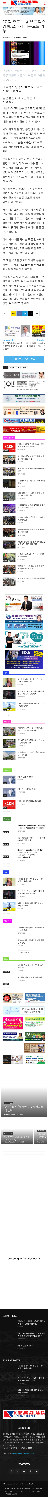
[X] (30, 313)
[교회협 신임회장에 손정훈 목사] (9, 980)
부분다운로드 (22, 368)
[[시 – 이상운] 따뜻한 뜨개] (9, 792)
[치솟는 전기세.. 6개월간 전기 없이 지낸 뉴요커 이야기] (9, 682)
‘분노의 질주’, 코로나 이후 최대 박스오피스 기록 (35, 346)
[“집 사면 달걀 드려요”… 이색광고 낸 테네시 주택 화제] (9, 840)
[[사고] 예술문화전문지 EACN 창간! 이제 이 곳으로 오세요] (9, 447)
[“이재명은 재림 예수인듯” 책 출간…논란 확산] (9, 968)
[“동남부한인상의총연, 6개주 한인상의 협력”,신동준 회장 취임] (9, 545)
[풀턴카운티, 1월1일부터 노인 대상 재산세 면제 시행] (9, 743)
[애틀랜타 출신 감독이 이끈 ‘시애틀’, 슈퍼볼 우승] (9, 557)
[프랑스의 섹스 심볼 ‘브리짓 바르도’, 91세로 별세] (9, 930)
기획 (4, 686)
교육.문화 (6, 463)
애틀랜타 (5, 450)
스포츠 (5, 560)
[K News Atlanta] (12, 37)
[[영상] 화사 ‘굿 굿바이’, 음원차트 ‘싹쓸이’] (24, 1092)
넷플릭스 (13, 368)
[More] (37, 313)
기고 (4, 783)
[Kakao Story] (13, 313)
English (5, 832)
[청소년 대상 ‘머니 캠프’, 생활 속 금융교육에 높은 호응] (9, 459)
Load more (23, 952)
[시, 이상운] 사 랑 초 (25, 777)
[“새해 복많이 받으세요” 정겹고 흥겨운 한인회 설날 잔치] (9, 508)
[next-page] (8, 590)
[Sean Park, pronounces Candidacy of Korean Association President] (9, 828)
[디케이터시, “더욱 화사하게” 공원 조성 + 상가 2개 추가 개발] (9, 731)
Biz (4, 548)
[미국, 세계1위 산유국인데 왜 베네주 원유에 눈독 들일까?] (9, 694)
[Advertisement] (24, 1183)
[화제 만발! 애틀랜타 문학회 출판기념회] (9, 471)
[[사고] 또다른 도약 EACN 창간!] (9, 804)
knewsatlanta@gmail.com (23, 1453)
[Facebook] (19, 313)
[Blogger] (11, 1471)
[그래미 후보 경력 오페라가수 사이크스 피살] (17, 1131)
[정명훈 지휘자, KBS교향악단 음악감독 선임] (9, 943)
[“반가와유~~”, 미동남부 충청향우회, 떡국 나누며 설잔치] (9, 569)
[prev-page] (4, 590)
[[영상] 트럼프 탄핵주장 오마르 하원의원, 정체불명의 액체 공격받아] (9, 1336)
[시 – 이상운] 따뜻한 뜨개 (27, 789)
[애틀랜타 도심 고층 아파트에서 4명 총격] (9, 483)
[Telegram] (25, 313)
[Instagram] (30, 1471)
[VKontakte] (36, 1471)
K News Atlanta (21, 37)
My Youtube (9, 1103)
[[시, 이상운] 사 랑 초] (9, 780)
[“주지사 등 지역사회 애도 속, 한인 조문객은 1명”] (9, 532)
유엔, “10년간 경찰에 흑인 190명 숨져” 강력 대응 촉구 (13, 346)
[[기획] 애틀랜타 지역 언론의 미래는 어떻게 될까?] (9, 706)
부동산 (5, 734)
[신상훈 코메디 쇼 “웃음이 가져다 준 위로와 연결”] (9, 520)
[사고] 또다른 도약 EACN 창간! (29, 801)
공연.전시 (6, 524)
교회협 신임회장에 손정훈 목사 (30, 977)
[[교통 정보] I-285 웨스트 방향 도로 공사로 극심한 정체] (9, 496)
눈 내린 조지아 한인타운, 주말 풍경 (31, 578)
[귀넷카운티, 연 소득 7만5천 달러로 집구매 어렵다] (9, 755)
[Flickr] (24, 1471)
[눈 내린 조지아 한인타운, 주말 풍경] (9, 581)
